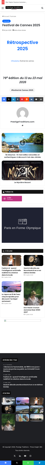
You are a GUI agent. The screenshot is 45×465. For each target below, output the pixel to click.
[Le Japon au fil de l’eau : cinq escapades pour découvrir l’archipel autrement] (11, 286)
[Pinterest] (22, 99)
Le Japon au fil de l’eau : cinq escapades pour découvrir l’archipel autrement (11, 297)
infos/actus (15, 61)
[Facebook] (4, 99)
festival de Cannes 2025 (22, 90)
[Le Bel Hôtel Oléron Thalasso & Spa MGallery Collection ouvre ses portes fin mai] (36, 417)
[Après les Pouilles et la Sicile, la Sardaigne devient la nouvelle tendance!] (22, 409)
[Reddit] (26, 99)
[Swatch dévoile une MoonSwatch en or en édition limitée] (33, 260)
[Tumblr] (18, 99)
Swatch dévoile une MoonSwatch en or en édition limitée (32, 270)
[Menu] (3, 8)
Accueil (6, 16)
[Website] (22, 125)
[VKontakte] (31, 99)
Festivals (13, 16)
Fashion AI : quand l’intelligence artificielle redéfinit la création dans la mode (11, 271)
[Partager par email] (36, 99)
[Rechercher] (42, 8)
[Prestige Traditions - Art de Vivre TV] (14, 8)
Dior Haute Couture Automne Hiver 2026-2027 (22, 2)
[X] (8, 99)
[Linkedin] (13, 99)
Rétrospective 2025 (22, 45)
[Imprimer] (41, 99)
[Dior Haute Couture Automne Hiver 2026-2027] (33, 293)
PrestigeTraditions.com (22, 121)
